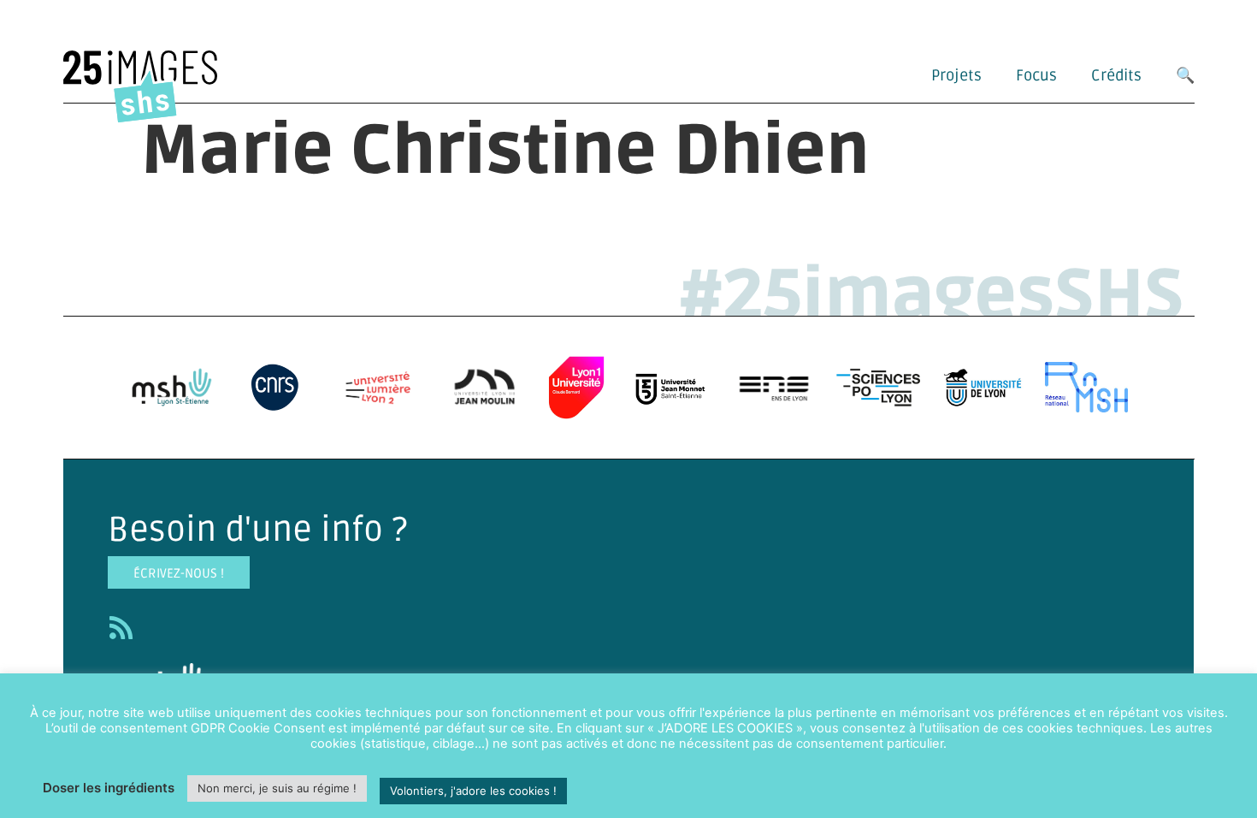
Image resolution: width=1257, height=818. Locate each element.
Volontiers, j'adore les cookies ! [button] (473, 790)
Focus (1036, 75)
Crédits (1116, 75)
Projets (956, 75)
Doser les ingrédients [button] (108, 787)
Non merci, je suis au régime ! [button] (277, 788)
